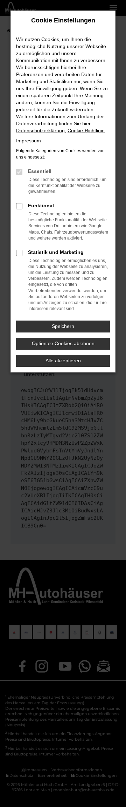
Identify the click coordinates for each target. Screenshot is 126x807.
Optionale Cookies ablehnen (63, 343)
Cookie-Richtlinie (86, 130)
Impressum (28, 140)
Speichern (63, 326)
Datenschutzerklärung (40, 130)
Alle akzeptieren (63, 360)
